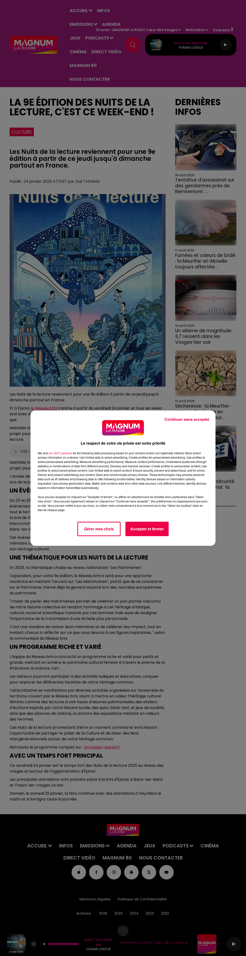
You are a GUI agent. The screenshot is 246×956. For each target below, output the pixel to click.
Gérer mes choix (99, 529)
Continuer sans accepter (187, 419)
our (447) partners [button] (60, 453)
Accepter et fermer (147, 529)
